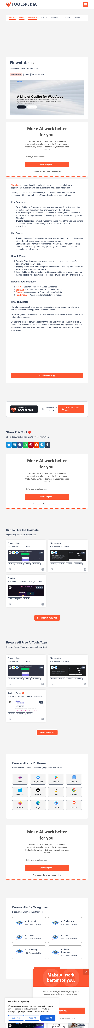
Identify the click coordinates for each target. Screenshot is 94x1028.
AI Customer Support (39, 74)
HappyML (20, 289)
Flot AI (18, 287)
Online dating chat (15, 599)
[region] (32, 1010)
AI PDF (29, 714)
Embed (21, 18)
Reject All (32, 1018)
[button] (85, 4)
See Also (77, 18)
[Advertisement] (47, 39)
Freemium (39, 587)
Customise (16, 1018)
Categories (66, 18)
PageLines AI (21, 295)
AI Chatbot (35, 564)
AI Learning (20, 714)
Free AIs (44, 18)
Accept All (48, 1018)
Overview (12, 18)
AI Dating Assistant (15, 564)
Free (41, 553)
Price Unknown (16, 74)
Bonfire (19, 292)
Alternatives (32, 18)
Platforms (54, 18)
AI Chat (27, 74)
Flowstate (15, 185)
